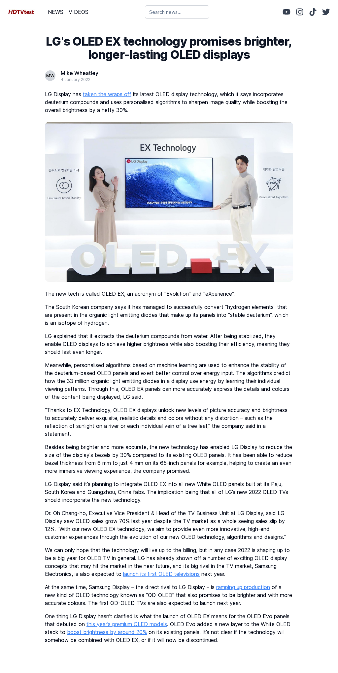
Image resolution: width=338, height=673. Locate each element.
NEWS (55, 12)
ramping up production (243, 587)
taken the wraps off (107, 94)
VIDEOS (78, 12)
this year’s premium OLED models (126, 624)
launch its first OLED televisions (161, 574)
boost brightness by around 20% (107, 632)
